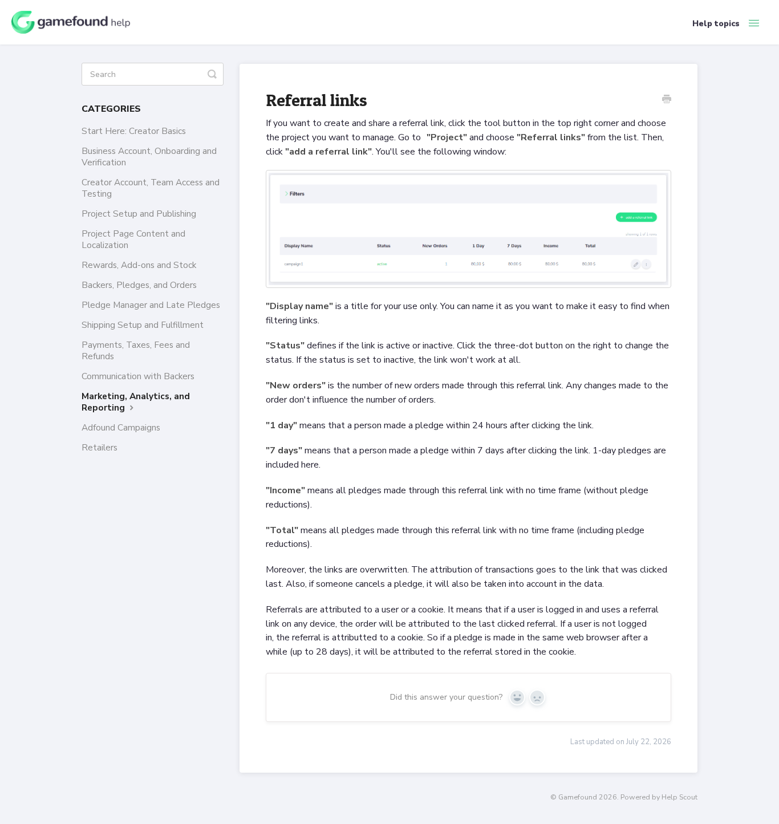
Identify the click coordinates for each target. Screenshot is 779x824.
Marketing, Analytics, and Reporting (136, 401)
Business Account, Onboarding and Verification (149, 156)
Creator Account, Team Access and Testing (151, 188)
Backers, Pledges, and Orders (139, 285)
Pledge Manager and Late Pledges (151, 305)
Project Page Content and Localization (133, 239)
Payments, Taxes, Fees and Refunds (136, 350)
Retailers (99, 447)
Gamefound (577, 797)
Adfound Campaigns (121, 427)
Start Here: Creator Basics (134, 131)
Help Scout (679, 797)
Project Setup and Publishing (139, 214)
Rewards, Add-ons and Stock (139, 265)
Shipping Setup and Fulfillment (143, 325)
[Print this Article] (666, 100)
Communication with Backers (138, 376)
